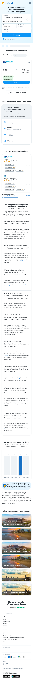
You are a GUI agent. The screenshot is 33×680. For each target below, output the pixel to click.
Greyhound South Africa (10, 178)
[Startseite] (3, 46)
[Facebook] (7, 664)
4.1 (13, 170)
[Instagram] (3, 664)
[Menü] (30, 3)
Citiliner (6, 159)
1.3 (22, 170)
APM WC (28, 195)
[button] (28, 18)
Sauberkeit (8, 170)
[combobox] (16, 16)
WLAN (19, 170)
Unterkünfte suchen (10, 39)
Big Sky (9, 195)
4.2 (13, 183)
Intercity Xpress (15, 195)
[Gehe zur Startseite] (7, 3)
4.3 (13, 164)
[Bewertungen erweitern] (28, 164)
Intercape (4, 195)
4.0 (13, 189)
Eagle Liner (22, 195)
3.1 (13, 186)
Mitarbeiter (9, 164)
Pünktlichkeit (9, 167)
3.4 (14, 167)
